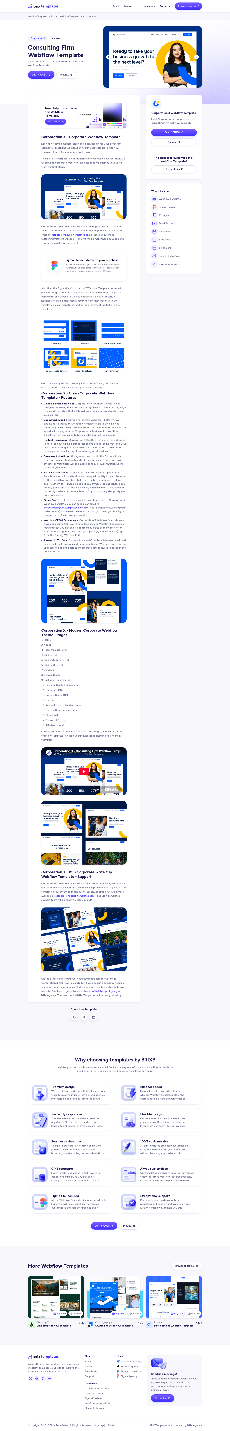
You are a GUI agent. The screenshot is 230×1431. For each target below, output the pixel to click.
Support (89, 1376)
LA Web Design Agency (104, 991)
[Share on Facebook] (74, 1017)
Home (88, 1361)
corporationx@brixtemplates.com (70, 234)
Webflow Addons (95, 1393)
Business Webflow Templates (65, 16)
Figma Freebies (93, 1398)
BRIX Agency (194, 1425)
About (115, 6)
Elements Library (94, 1408)
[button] (130, 6)
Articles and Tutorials (97, 1388)
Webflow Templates (37, 16)
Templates (91, 1371)
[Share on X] (84, 1017)
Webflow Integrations (97, 1403)
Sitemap (99, 1425)
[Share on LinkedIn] (93, 1017)
